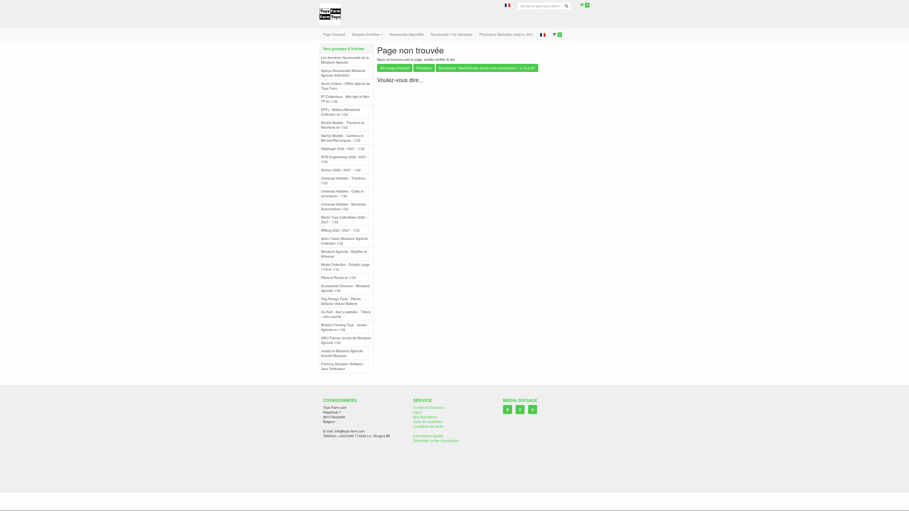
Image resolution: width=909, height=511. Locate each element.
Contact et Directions (428, 407)
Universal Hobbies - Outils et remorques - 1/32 (342, 193)
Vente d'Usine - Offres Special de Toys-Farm (345, 86)
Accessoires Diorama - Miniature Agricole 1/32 (345, 288)
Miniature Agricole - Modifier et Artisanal (344, 254)
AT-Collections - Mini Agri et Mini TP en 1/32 (345, 99)
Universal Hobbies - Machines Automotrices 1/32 (343, 206)
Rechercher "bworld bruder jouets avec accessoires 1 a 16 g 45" (487, 68)
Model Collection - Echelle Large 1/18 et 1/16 (345, 267)
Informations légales (428, 435)
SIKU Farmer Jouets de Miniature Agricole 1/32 (346, 340)
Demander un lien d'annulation (436, 440)
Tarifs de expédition (427, 421)
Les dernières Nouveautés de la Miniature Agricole (345, 60)
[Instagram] (520, 409)
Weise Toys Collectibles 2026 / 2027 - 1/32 (344, 219)
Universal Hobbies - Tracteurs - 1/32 (344, 180)
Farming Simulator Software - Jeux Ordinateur (343, 366)
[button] (507, 4)
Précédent (424, 68)
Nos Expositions (425, 416)
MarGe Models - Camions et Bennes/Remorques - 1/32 (342, 138)
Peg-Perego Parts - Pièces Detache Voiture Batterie (341, 301)
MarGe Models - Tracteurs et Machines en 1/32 (342, 125)
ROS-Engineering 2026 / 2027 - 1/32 (344, 159)
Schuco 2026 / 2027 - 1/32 (341, 169)
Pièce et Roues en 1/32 (338, 277)
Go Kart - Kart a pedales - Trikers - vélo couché (346, 314)
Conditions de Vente (428, 426)
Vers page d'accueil (394, 68)
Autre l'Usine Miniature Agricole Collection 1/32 (344, 241)
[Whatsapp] (532, 409)
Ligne (417, 412)
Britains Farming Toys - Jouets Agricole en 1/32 (344, 327)
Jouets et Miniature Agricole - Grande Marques (343, 353)
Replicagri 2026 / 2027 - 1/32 (343, 148)
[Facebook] (507, 409)
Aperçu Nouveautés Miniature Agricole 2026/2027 (343, 73)
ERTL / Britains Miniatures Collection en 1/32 (340, 112)
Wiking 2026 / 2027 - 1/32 (340, 230)
